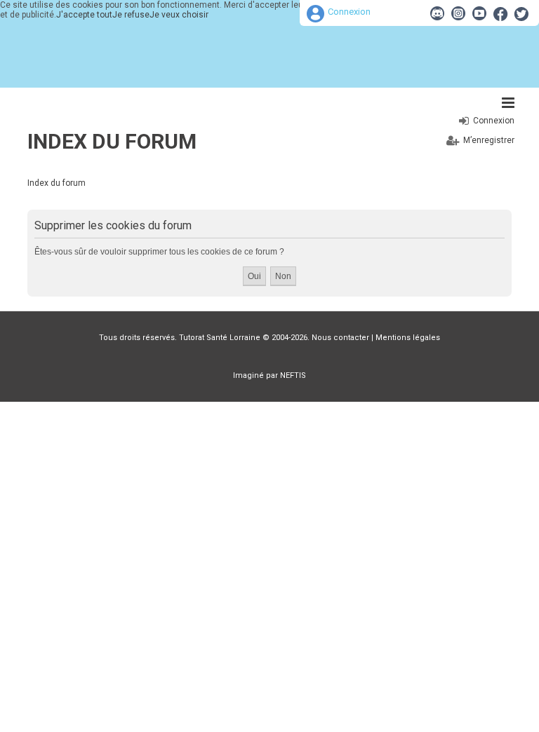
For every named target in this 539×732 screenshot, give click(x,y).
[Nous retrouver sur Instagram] (458, 13)
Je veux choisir (178, 15)
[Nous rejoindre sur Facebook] (500, 13)
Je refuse (130, 15)
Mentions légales (407, 337)
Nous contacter (340, 337)
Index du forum (112, 141)
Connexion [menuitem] (493, 121)
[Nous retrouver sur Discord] (437, 13)
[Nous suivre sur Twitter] (521, 13)
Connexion (349, 11)
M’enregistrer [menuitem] (488, 140)
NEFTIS (293, 375)
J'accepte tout (84, 15)
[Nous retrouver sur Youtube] (479, 13)
